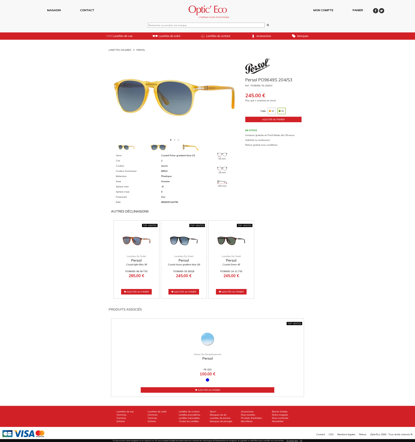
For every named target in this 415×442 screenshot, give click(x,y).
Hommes (121, 414)
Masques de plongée (221, 421)
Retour (362, 434)
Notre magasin (280, 414)
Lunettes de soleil (169, 36)
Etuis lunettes (248, 414)
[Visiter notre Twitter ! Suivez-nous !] (381, 10)
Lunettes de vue (122, 36)
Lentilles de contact (218, 36)
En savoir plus (292, 440)
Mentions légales (346, 434)
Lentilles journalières (189, 414)
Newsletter (278, 421)
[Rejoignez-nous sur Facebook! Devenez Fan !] (376, 10)
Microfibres (247, 421)
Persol (140, 49)
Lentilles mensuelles (189, 418)
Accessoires (263, 36)
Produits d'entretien (251, 418)
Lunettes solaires (120, 49)
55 (282, 111)
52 (273, 111)
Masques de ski (218, 414)
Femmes (121, 418)
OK (301, 440)
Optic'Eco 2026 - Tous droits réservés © (391, 434)
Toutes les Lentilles (189, 421)
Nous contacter (280, 418)
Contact (320, 434)
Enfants (121, 421)
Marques (302, 36)
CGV (331, 434)
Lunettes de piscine (220, 418)
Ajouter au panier (273, 119)
